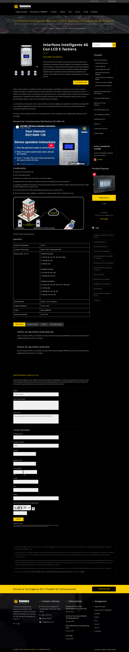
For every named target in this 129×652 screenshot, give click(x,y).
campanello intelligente (102, 284)
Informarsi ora (81, 82)
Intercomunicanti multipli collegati (102, 269)
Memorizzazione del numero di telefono (103, 257)
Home (45, 28)
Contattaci (94, 12)
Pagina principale (21, 12)
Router (60, 571)
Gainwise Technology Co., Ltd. (31, 649)
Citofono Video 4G (100, 66)
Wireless (39, 571)
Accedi (86, 12)
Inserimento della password (103, 263)
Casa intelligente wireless (102, 114)
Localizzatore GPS (99, 119)
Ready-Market (112, 649)
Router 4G (97, 124)
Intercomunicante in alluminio (77, 28)
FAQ (70, 12)
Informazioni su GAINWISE (38, 12)
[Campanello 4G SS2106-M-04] (35, 73)
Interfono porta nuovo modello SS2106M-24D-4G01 (76, 617)
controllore (48, 571)
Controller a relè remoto (101, 98)
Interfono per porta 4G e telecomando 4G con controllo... (76, 607)
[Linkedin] (18, 624)
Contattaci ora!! (104, 589)
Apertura (54, 571)
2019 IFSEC (69, 636)
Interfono (43, 571)
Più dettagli (104, 219)
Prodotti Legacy (99, 133)
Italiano (113, 1)
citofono (97, 300)
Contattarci (82, 571)
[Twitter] (16, 624)
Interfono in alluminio (101, 279)
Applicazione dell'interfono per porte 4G (102, 92)
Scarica (77, 12)
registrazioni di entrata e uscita (102, 294)
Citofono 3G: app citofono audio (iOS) (33, 347)
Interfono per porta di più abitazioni (102, 73)
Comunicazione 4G (100, 242)
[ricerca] (91, 1)
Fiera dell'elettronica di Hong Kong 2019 (77, 627)
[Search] (114, 45)
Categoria (51, 28)
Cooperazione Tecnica (100, 128)
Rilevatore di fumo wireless (100, 104)
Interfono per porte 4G (101, 63)
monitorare (98, 289)
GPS (57, 571)
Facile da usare (99, 274)
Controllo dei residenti (102, 251)
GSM (33, 571)
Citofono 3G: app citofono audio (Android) (35, 332)
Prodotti (54, 12)
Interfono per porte (100, 246)
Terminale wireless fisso (101, 110)
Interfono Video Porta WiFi (102, 69)
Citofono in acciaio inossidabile (103, 82)
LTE (35, 571)
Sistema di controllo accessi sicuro (103, 236)
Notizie (62, 12)
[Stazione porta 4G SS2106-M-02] (22, 73)
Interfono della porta (61, 28)
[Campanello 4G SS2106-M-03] (29, 73)
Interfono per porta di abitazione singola (104, 78)
